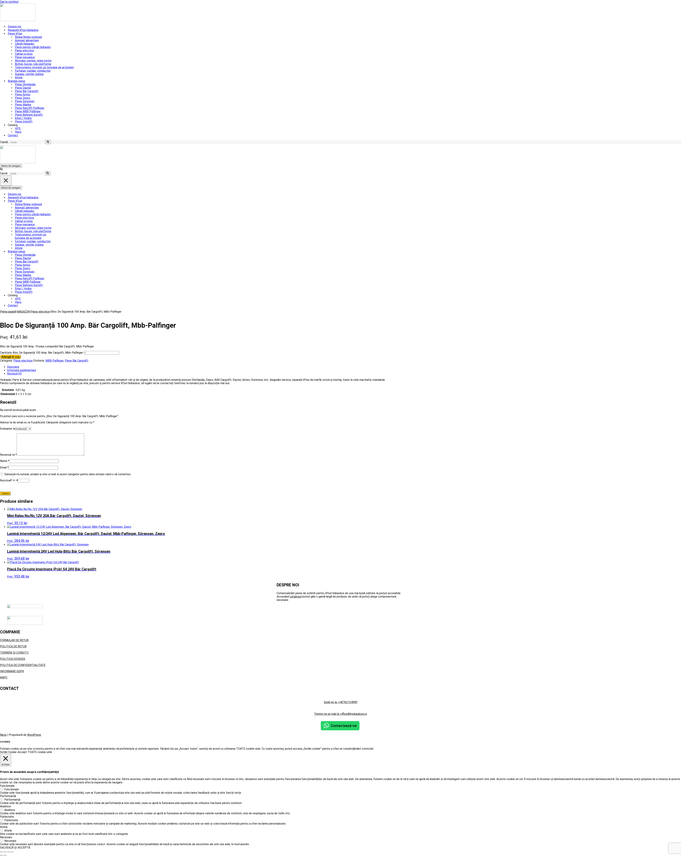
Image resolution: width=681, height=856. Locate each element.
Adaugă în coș (10, 356)
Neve (3, 735)
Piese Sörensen (24, 101)
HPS (18, 128)
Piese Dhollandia (25, 84)
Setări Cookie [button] (8, 752)
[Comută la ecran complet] (5, 851)
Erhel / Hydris (23, 118)
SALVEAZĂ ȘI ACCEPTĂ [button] (15, 847)
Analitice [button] (5, 806)
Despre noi (14, 26)
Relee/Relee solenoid (28, 37)
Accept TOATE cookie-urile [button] (35, 752)
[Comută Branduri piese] (62, 251)
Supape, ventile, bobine (29, 74)
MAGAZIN (23, 311)
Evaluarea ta (7, 428)
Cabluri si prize (24, 54)
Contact (13, 135)
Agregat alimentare (27, 40)
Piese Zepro (22, 98)
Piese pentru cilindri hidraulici (33, 47)
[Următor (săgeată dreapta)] (5, 855)
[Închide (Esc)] (12, 851)
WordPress (34, 735)
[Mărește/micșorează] (1, 851)
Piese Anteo (22, 94)
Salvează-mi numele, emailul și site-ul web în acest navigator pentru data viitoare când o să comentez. (67, 474)
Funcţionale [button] (7, 785)
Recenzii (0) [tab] (14, 373)
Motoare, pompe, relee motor (33, 60)
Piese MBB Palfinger (28, 111)
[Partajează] (8, 851)
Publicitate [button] (7, 816)
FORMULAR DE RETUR (14, 640)
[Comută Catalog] (62, 295)
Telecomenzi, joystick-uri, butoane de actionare (44, 67)
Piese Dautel (23, 87)
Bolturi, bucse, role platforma (33, 64)
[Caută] (48, 142)
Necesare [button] (6, 837)
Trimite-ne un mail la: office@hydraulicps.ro (340, 714)
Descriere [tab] (13, 367)
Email (4, 467)
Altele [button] (4, 827)
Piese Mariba (23, 104)
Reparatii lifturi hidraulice (23, 30)
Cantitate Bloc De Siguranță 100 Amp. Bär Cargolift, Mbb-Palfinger (41, 352)
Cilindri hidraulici (24, 43)
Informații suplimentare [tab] (21, 370)
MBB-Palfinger (54, 360)
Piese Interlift (23, 121)
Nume (4, 461)
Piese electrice (24, 50)
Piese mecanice (25, 57)
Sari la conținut (9, 1)
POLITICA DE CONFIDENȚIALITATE (22, 665)
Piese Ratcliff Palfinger (29, 108)
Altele (19, 77)
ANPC (3, 677)
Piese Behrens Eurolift (29, 114)
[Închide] (6, 180)
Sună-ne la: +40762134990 (340, 702)
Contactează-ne (344, 726)
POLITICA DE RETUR (13, 646)
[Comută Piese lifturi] (62, 200)
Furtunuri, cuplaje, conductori (33, 70)
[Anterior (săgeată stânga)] (1, 855)
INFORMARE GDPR (12, 671)
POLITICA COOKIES (12, 659)
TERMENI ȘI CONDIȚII (14, 652)
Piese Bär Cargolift (26, 91)
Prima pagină (8, 311)
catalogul (295, 596)
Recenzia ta (8, 454)
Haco (18, 131)
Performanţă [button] (8, 796)
